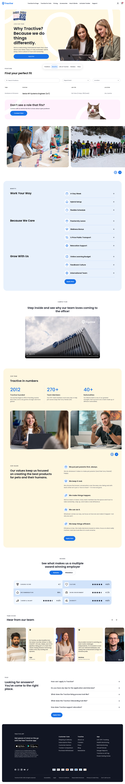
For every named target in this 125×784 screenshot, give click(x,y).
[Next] (116, 620)
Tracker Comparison (66, 748)
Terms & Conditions (64, 777)
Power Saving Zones (103, 756)
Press (79, 745)
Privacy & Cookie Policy (93, 777)
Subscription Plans (65, 742)
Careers (80, 742)
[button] (85, 681)
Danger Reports (102, 751)
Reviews (72, 67)
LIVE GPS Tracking (103, 740)
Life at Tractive (63, 67)
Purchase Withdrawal (66, 751)
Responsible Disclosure (78, 777)
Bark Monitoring (102, 745)
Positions (47, 67)
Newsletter (81, 751)
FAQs (79, 67)
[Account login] (118, 3)
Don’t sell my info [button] (105, 777)
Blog (79, 748)
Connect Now (18, 113)
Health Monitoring (103, 742)
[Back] (112, 620)
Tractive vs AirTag (103, 753)
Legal (54, 777)
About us (81, 740)
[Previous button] (115, 172)
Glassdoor (69, 573)
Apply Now (31, 56)
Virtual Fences (101, 748)
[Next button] (120, 172)
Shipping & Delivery (65, 740)
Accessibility (47, 777)
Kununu (56, 573)
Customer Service (65, 745)
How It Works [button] (73, 3)
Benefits (54, 67)
